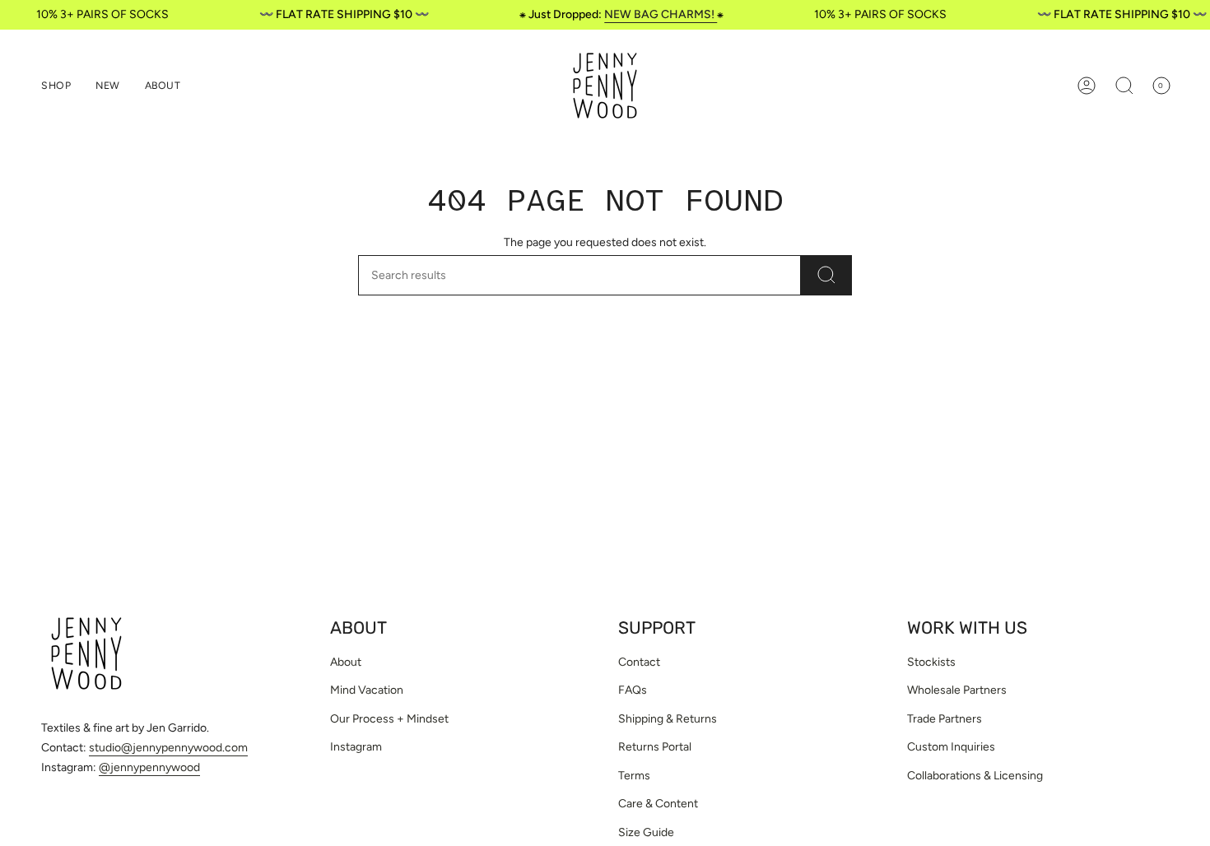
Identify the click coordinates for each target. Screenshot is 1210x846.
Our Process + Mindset (389, 719)
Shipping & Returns (667, 719)
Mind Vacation (366, 690)
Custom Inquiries (951, 747)
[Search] (826, 275)
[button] (56, 85)
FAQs (632, 690)
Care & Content (658, 804)
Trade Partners (944, 719)
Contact (639, 662)
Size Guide (646, 832)
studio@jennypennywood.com (168, 748)
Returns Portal (654, 747)
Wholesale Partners (957, 690)
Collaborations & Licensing (975, 776)
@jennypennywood (149, 767)
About (345, 662)
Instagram (356, 747)
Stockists (931, 662)
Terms (634, 776)
